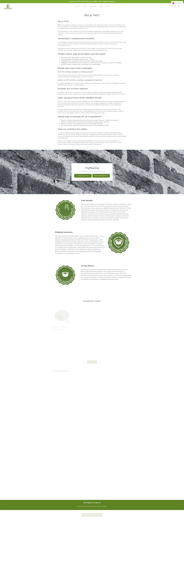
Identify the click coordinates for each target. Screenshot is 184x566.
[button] (77, 6)
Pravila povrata (115, 526)
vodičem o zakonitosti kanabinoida (96, 92)
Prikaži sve (92, 360)
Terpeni (108, 435)
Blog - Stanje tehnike (116, 538)
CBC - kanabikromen (119, 325)
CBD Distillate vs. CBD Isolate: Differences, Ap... (91, 469)
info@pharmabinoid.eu (101, 175)
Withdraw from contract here (119, 529)
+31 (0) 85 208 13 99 (83, 175)
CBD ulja (82, 402)
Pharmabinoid (90, 563)
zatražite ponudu (62, 94)
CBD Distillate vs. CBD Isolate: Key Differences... (64, 469)
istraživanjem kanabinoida (114, 92)
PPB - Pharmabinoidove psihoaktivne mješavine (61, 403)
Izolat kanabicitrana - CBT (80, 352)
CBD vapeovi (110, 402)
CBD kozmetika (58, 435)
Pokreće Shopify (97, 563)
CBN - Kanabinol (97, 325)
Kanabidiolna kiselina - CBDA (101, 352)
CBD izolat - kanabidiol (59, 325)
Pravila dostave (115, 536)
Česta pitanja (114, 524)
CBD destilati (84, 435)
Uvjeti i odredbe (115, 533)
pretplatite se (120, 549)
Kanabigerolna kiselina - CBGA (120, 353)
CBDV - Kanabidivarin (59, 352)
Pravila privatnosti (116, 531)
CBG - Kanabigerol (78, 325)
